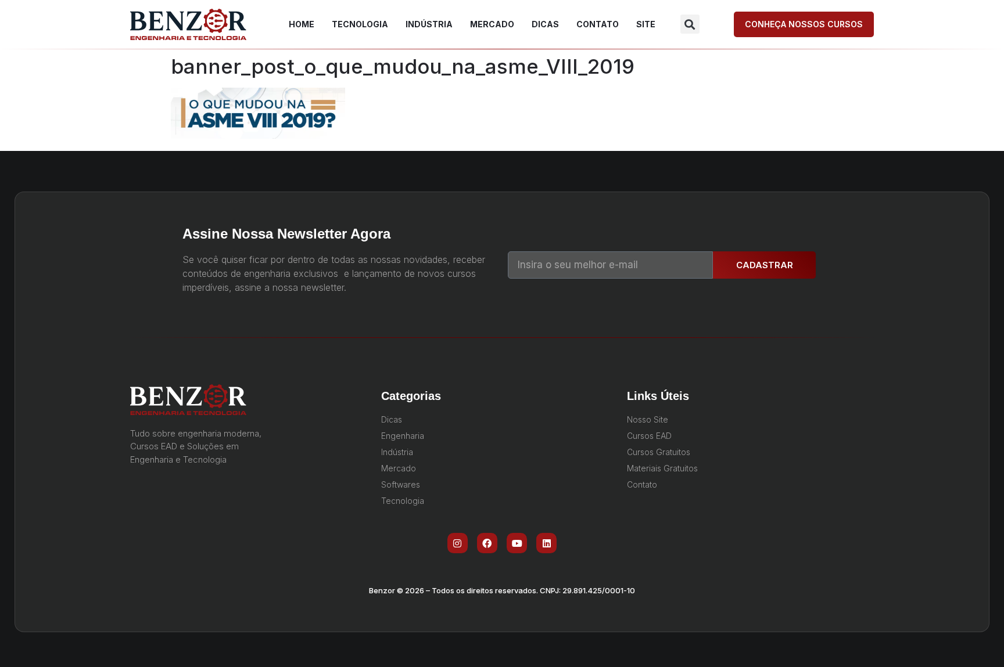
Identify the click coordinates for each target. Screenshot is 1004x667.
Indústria (429, 24)
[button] (690, 24)
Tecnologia (360, 24)
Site (645, 24)
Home (301, 24)
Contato (597, 24)
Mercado (492, 24)
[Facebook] (487, 543)
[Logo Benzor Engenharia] (188, 24)
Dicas (545, 24)
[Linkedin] (546, 543)
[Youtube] (517, 543)
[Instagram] (457, 543)
